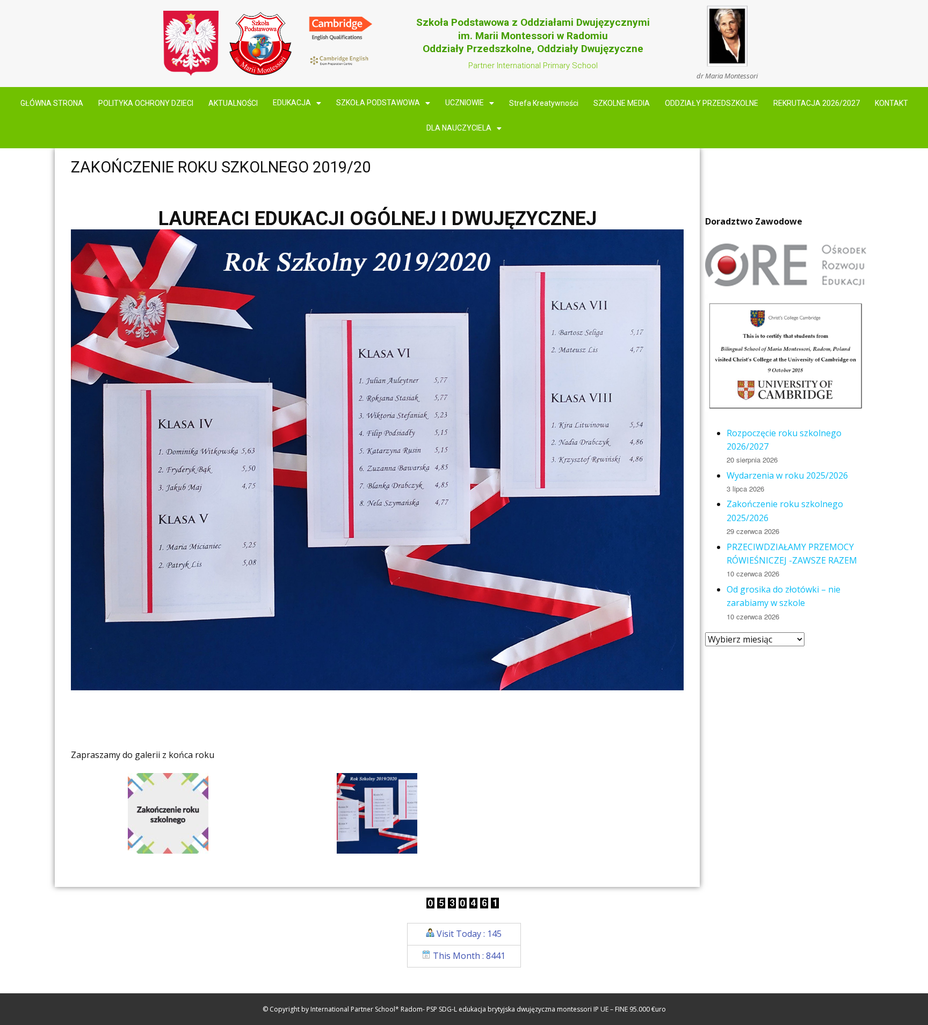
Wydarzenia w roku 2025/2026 (787, 475)
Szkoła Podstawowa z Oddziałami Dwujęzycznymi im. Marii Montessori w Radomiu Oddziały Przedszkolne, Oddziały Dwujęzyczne (533, 35)
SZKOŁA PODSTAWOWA (378, 103)
